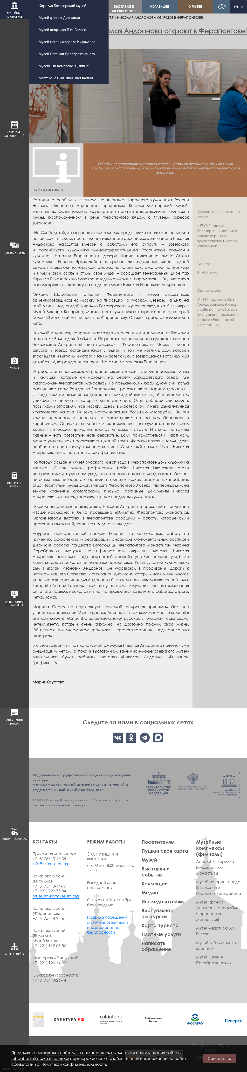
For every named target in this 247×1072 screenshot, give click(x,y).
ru (237, 7)
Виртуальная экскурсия (157, 913)
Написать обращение (156, 946)
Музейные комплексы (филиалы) (210, 848)
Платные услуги (161, 934)
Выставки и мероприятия (124, 8)
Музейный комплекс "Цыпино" (64, 66)
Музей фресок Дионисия (59, 17)
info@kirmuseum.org (51, 863)
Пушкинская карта (165, 851)
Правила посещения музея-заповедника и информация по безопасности (107, 925)
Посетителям (158, 842)
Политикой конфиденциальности (73, 1064)
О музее (195, 6)
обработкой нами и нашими (41, 1058)
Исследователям (163, 901)
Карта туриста (160, 925)
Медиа (150, 892)
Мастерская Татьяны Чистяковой (66, 78)
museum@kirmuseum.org (56, 896)
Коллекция (159, 6)
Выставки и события (156, 871)
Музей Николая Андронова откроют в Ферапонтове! (153, 17)
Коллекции (155, 883)
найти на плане (49, 190)
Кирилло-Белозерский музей (62, 5)
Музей (149, 860)
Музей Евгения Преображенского (67, 54)
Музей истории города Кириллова (67, 42)
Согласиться (219, 1058)
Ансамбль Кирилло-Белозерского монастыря (215, 867)
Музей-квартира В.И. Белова (62, 30)
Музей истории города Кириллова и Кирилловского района (218, 887)
